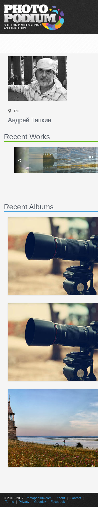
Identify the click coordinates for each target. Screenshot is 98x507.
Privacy (24, 502)
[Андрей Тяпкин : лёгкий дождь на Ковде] (35, 160)
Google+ (40, 502)
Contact (75, 498)
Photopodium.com (38, 498)
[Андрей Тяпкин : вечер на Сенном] (49, 160)
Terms (9, 502)
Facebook (58, 502)
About (60, 498)
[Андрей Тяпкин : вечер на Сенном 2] (63, 160)
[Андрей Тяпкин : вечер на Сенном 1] (77, 160)
